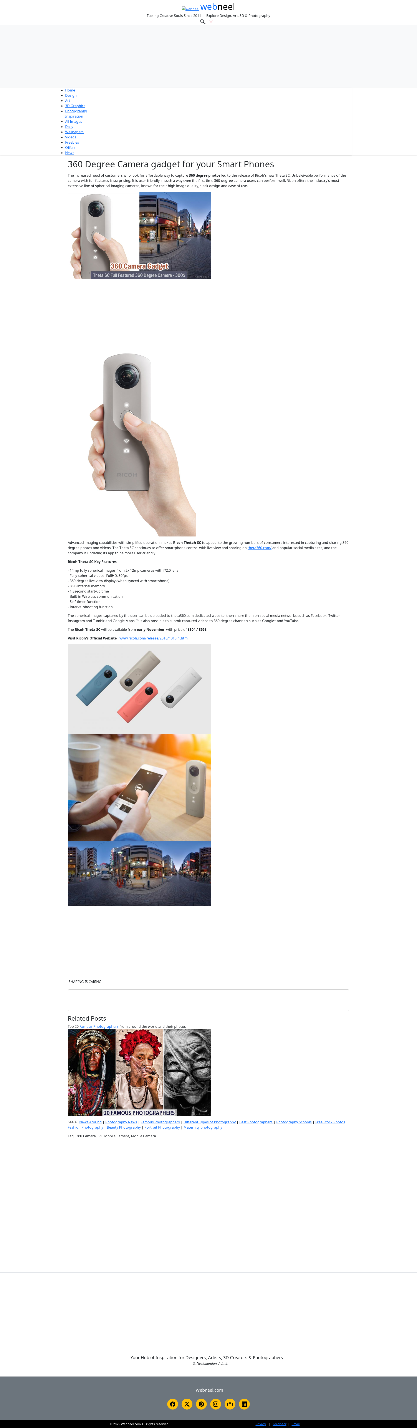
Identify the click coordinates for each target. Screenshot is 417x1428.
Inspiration (74, 116)
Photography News (121, 1122)
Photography (76, 111)
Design (71, 95)
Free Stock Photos (330, 1122)
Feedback (279, 1424)
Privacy (261, 1424)
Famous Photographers (99, 1026)
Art (67, 100)
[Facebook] (172, 1404)
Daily (69, 126)
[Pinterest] (201, 1404)
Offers (70, 147)
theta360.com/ (259, 547)
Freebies (72, 142)
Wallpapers (74, 132)
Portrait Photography (162, 1127)
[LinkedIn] (244, 1404)
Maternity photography (203, 1127)
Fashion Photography (85, 1127)
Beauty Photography (124, 1127)
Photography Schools (294, 1122)
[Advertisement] (208, 56)
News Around (90, 1122)
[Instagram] (215, 1404)
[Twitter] (187, 1404)
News (69, 152)
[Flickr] (230, 1404)
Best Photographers (256, 1122)
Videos (70, 137)
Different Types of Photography (210, 1122)
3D (75, 105)
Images (73, 121)
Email (296, 1424)
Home (70, 90)
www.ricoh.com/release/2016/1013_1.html (154, 638)
